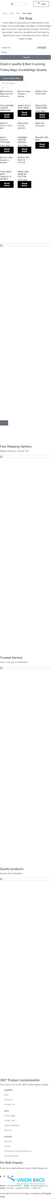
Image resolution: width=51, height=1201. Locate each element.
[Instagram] (4, 1176)
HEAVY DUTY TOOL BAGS (24, 106)
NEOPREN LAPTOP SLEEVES (22, 139)
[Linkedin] (8, 1176)
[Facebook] (0, 1176)
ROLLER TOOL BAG (42, 138)
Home (4, 13)
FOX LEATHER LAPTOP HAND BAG (6, 108)
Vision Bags (40, 111)
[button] (3, 4)
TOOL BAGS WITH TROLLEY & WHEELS (5, 175)
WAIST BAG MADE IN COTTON (23, 174)
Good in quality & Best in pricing (22, 64)
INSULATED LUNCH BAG (41, 106)
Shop (11, 13)
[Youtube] (12, 1176)
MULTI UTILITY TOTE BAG (5, 139)
